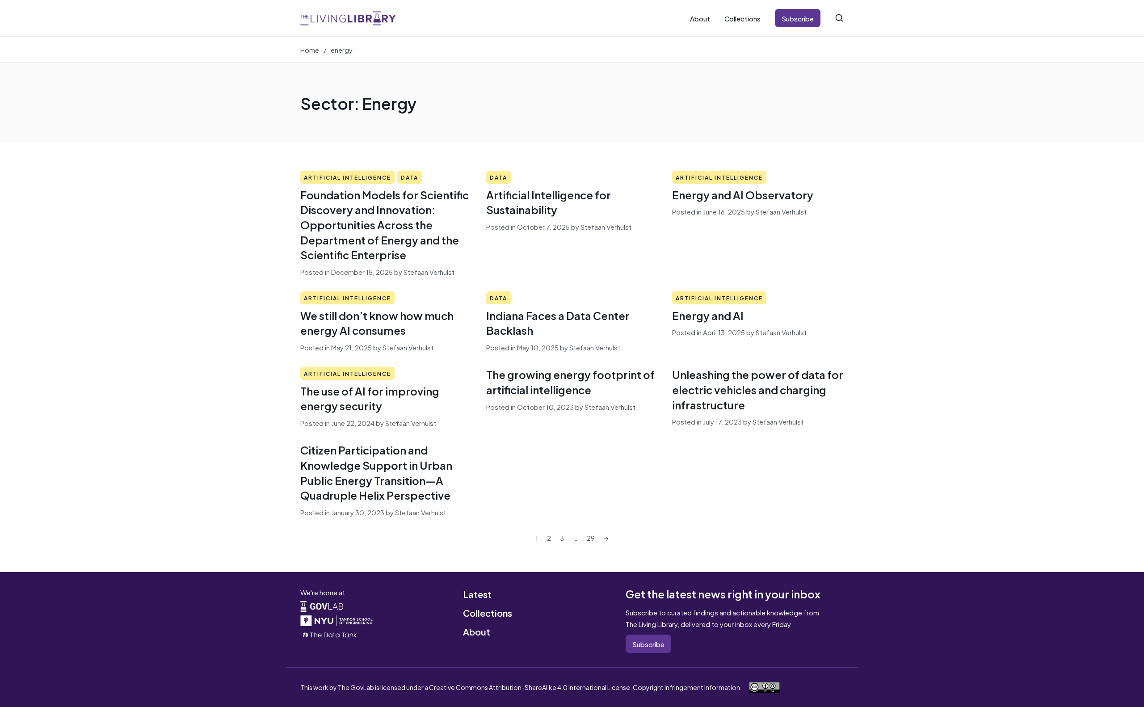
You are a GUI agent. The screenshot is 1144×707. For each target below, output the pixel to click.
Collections (742, 18)
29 (591, 537)
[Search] (839, 17)
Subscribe (798, 18)
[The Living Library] (348, 18)
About (700, 18)
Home (309, 49)
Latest (477, 593)
